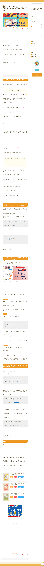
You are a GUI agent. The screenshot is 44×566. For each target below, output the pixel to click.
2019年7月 (34, 45)
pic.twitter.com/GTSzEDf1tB (13, 324)
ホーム (3, 1)
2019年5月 (34, 50)
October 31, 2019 (17, 241)
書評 (3, 5)
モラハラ (37, 33)
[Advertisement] (15, 37)
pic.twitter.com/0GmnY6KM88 (16, 379)
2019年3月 (34, 54)
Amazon (11, 477)
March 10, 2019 (16, 402)
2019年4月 (34, 52)
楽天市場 (15, 477)
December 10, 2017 (17, 381)
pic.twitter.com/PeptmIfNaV (9, 399)
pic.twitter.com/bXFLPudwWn (12, 222)
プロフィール (8, 1)
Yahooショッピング (21, 477)
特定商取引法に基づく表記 (31, 1)
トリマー (37, 24)
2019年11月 (34, 41)
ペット (37, 26)
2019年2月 (34, 56)
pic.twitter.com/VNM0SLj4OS (9, 422)
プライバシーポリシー (21, 1)
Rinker (12, 495)
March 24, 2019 (16, 425)
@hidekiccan (9, 209)
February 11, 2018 (17, 326)
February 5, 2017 (17, 225)
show (8, 75)
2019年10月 (34, 43)
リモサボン (37, 27)
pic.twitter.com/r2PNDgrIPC (9, 239)
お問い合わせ (14, 1)
